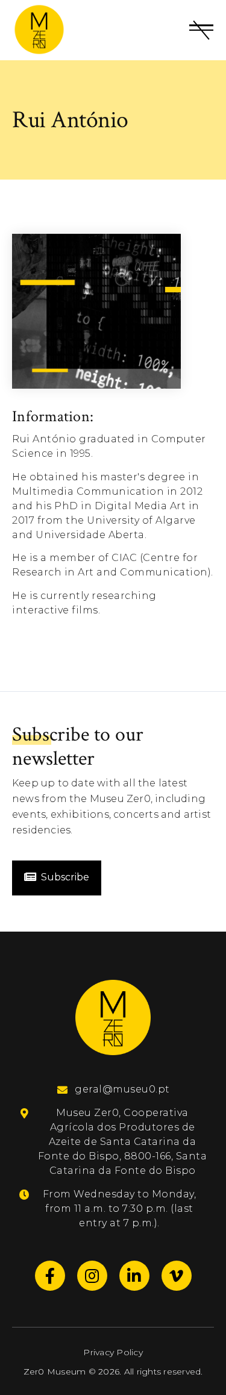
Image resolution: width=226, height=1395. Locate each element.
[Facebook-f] (50, 1276)
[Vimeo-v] (177, 1276)
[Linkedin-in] (134, 1276)
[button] (201, 30)
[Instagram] (92, 1276)
